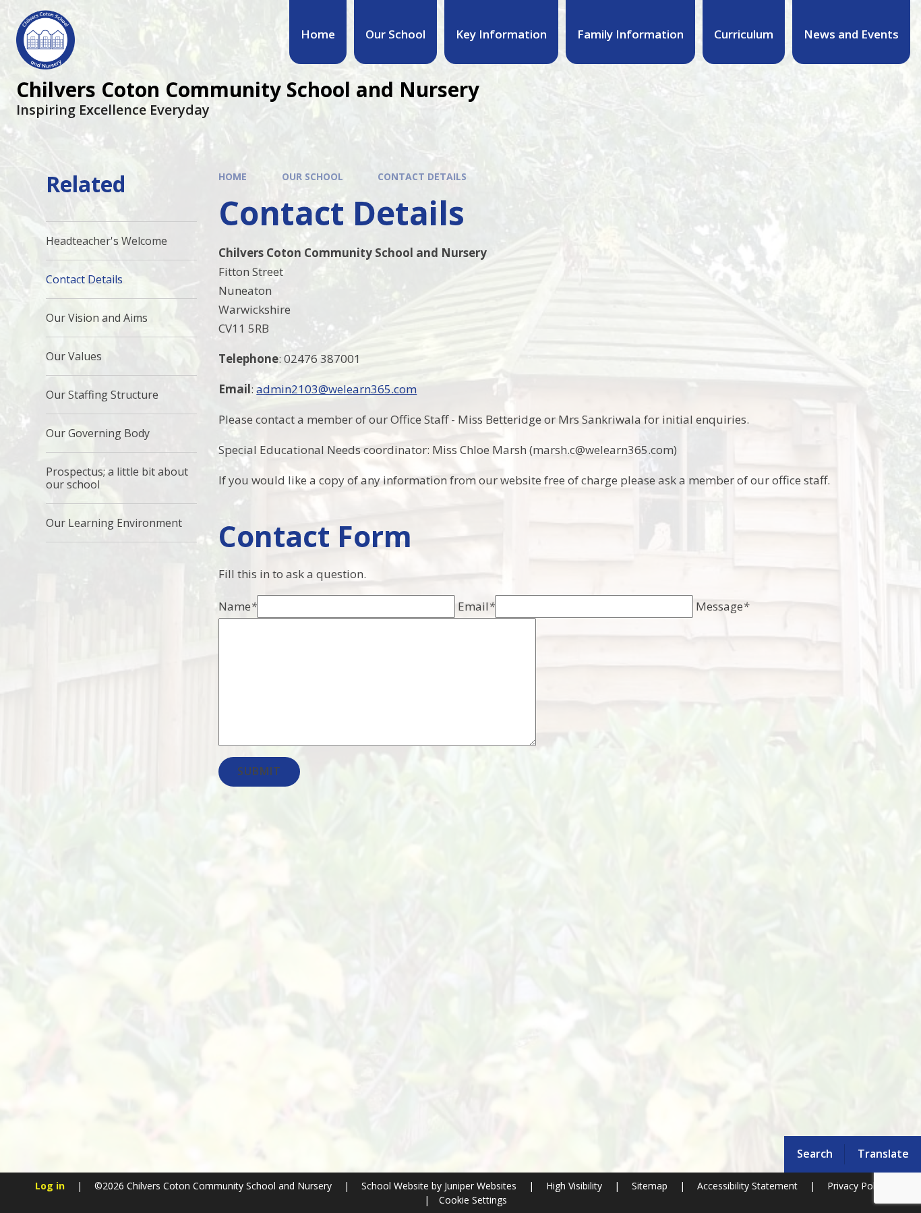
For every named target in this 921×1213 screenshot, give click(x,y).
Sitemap (649, 1185)
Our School (312, 176)
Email (476, 606)
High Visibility (574, 1185)
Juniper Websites (479, 1185)
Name (237, 606)
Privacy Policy (857, 1185)
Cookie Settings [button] (473, 1199)
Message (722, 606)
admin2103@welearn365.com (336, 389)
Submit (259, 771)
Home (232, 176)
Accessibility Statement (747, 1185)
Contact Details (422, 176)
